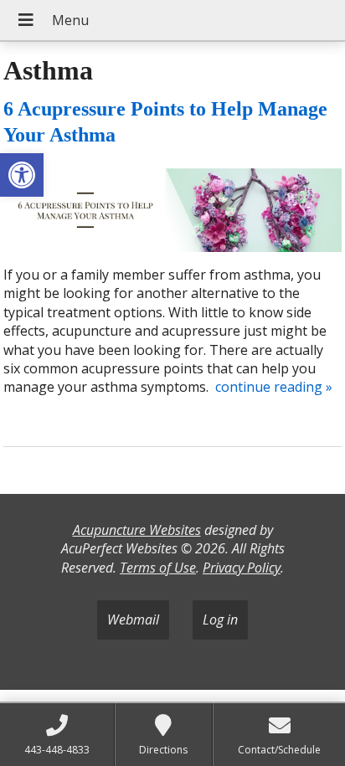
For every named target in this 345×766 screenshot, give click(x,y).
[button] (22, 175)
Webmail (133, 619)
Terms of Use (158, 567)
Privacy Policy (242, 567)
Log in (220, 619)
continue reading (273, 387)
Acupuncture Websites (137, 530)
